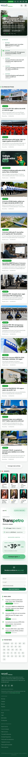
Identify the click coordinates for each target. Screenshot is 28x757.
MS (12, 649)
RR (8, 656)
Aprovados (3, 718)
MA (4, 649)
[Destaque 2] (7, 33)
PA (20, 649)
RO (4, 656)
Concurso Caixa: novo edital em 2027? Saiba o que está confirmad (13, 420)
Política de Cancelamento (7, 739)
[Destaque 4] (12, 33)
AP (23, 1)
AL (17, 1)
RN (23, 653)
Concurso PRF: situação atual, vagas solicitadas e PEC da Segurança (13, 294)
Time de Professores (6, 734)
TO (4, 659)
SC (16, 656)
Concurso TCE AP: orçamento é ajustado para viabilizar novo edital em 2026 (13, 451)
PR (15, 653)
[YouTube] (12, 685)
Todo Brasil (10, 1)
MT (16, 649)
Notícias (5, 106)
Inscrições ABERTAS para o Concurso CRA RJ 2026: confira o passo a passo (14, 264)
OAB (2, 715)
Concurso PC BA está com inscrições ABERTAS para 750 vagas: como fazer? (15, 615)
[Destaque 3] (9, 33)
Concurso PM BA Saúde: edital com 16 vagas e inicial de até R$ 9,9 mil (13, 202)
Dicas (2, 712)
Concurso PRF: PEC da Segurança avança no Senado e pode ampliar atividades (12, 326)
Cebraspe (5, 355)
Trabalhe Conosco (5, 742)
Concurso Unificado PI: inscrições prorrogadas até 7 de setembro (12, 233)
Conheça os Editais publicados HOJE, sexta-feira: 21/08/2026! (13, 171)
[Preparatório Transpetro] (14, 534)
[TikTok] (8, 685)
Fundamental (6, 167)
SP (23, 656)
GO (20, 646)
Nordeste (5, 229)
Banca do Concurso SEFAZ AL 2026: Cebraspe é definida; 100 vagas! (13, 358)
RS (12, 656)
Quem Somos (4, 726)
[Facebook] (2, 685)
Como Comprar (5, 729)
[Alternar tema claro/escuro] (21, 5)
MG (8, 649)
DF (12, 646)
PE (8, 653)
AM (20, 1)
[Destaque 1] (4, 33)
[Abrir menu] (25, 5)
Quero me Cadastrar (14, 589)
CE (8, 646)
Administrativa (7, 260)
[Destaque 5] (15, 33)
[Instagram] (5, 685)
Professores (4, 720)
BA (26, 1)
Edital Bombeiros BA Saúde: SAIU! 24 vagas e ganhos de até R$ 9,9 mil (13, 140)
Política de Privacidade (6, 744)
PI (11, 653)
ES (15, 646)
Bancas (3, 704)
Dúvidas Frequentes (6, 736)
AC (15, 1)
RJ (19, 653)
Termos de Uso (4, 747)
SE (19, 656)
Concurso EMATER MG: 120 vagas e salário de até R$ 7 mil (13, 389)
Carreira (3, 701)
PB (4, 653)
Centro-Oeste (9, 610)
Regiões (3, 706)
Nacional (5, 291)
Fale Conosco (4, 731)
